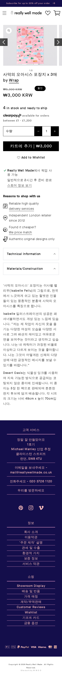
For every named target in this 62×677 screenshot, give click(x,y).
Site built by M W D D (31, 670)
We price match (20, 232)
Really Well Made (34, 664)
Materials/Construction (25, 269)
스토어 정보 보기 (19, 185)
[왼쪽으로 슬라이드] (4, 42)
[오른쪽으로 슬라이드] (58, 42)
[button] (4, 13)
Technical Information (24, 254)
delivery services (21, 209)
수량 (9, 131)
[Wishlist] (47, 13)
